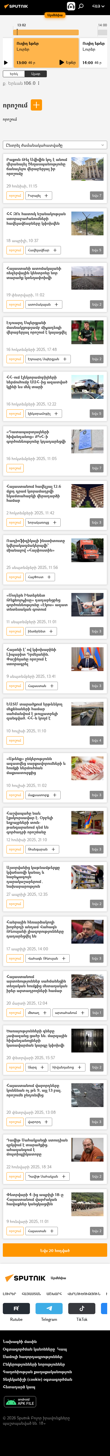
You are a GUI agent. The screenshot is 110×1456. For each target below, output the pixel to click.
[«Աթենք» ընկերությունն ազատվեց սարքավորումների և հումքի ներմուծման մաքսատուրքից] (87, 768)
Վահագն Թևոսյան (43, 958)
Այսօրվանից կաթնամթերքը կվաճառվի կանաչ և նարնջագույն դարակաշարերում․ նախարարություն (33, 877)
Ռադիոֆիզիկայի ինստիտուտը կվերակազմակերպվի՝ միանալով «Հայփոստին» (35, 545)
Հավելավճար (38, 250)
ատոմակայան (39, 304)
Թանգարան (38, 849)
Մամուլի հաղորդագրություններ (32, 1356)
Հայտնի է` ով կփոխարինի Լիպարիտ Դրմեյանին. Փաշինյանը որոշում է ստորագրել (31, 656)
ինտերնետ (36, 631)
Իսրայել (34, 195)
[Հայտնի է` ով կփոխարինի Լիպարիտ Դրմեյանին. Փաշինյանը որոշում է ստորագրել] (87, 659)
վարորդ (34, 1121)
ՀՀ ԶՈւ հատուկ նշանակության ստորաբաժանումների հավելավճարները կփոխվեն (36, 219)
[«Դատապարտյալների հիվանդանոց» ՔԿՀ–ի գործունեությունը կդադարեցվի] (87, 441)
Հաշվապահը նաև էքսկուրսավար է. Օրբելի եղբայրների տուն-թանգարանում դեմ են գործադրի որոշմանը (29, 822)
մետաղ (33, 1012)
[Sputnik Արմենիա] (17, 8)
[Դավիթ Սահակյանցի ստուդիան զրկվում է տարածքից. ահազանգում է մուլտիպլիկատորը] (87, 1150)
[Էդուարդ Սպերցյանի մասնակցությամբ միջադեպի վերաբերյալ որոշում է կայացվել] (87, 332)
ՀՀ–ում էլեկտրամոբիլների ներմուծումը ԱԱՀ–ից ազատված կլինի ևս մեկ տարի (36, 382)
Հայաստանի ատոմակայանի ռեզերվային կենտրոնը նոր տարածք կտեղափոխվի (33, 273)
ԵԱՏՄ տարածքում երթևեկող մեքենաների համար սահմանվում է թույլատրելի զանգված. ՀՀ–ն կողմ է (34, 711)
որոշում (15, 104)
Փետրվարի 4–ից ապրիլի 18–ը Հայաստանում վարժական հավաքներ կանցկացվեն (34, 1199)
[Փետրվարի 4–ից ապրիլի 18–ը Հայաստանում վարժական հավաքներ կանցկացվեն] (87, 1204)
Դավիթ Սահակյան (43, 1176)
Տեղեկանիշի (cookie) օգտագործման (37, 1379)
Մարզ (32, 1067)
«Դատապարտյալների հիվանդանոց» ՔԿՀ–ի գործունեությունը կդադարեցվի (36, 437)
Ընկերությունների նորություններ (34, 1364)
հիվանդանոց (63, 1067)
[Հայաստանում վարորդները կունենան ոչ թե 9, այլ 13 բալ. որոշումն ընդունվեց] (87, 1095)
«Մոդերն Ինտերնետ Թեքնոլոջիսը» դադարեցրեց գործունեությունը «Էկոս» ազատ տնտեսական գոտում (37, 602)
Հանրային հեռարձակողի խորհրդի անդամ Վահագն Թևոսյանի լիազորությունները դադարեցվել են (35, 929)
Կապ (62, 1349)
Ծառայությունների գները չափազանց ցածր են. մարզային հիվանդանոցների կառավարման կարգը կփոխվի (36, 1038)
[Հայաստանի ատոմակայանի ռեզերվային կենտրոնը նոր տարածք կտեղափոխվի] (87, 278)
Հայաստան (37, 685)
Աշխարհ (54, 1293)
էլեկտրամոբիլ (39, 413)
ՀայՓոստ (35, 577)
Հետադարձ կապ (19, 1386)
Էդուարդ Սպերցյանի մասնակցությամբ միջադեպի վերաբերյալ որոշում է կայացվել (36, 327)
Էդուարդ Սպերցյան (43, 359)
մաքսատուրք (38, 795)
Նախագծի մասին (20, 1341)
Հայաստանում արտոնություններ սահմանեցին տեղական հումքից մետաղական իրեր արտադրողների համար (36, 983)
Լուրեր (9, 1293)
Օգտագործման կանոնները (29, 1349)
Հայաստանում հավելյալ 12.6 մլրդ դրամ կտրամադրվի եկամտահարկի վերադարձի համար (33, 493)
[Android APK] (20, 1402)
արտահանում (66, 1012)
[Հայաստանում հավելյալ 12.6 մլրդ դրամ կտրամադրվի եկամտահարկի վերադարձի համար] (87, 496)
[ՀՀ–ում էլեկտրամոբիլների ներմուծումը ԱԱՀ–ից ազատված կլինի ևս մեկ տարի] (87, 387)
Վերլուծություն (83, 1293)
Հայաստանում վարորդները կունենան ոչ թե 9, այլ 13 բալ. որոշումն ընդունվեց (33, 1090)
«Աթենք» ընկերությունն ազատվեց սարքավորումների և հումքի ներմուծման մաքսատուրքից (36, 765)
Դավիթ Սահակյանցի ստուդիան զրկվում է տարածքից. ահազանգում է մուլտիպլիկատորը (37, 1147)
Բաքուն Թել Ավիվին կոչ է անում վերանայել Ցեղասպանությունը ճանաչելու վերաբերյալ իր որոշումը (36, 166)
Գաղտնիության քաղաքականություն (37, 1371)
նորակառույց (38, 522)
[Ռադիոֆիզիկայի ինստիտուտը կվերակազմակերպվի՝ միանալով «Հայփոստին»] (87, 550)
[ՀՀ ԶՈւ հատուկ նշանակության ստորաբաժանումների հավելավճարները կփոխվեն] (87, 223)
